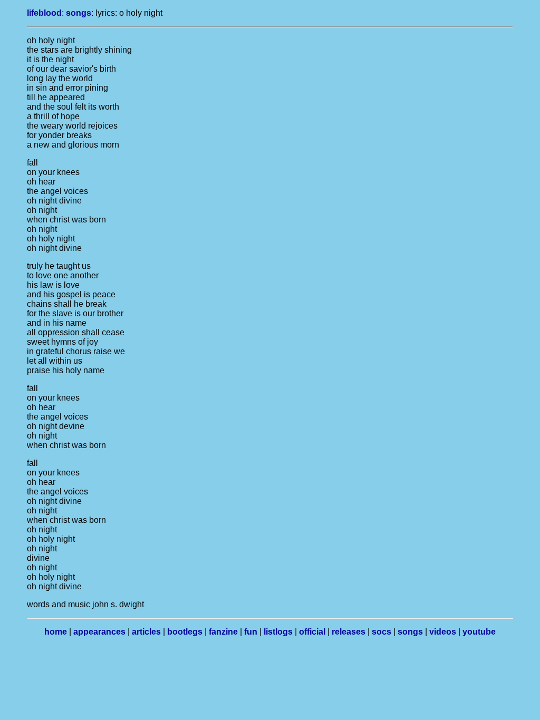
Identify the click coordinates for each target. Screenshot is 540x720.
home (55, 631)
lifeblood (44, 12)
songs (78, 12)
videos (442, 631)
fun (250, 631)
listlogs (278, 631)
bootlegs (184, 631)
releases (348, 631)
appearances (99, 631)
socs (381, 631)
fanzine (223, 631)
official (312, 631)
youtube (479, 631)
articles (146, 631)
